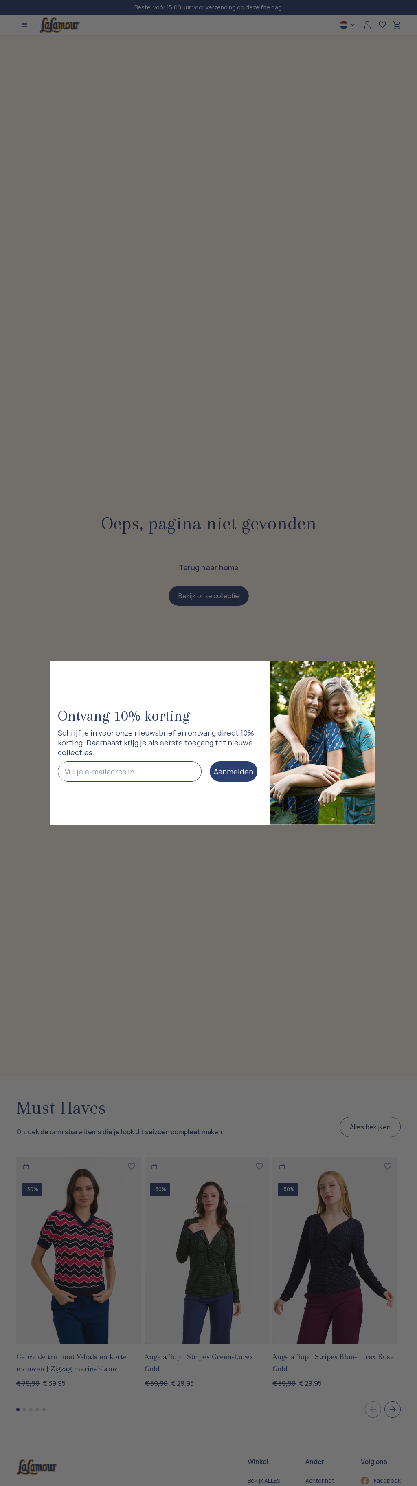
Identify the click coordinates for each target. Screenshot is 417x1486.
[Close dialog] (349, 682)
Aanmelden (233, 771)
